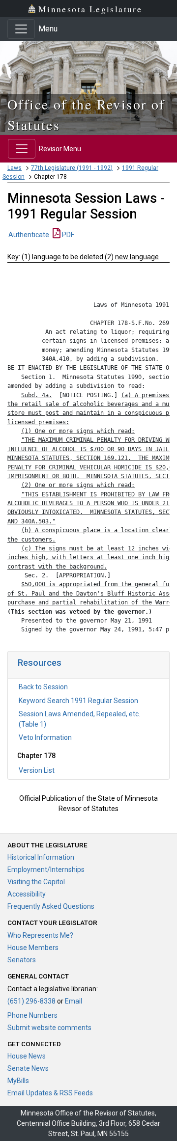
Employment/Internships (46, 869)
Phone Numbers (32, 1015)
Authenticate (28, 235)
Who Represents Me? (40, 935)
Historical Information (40, 857)
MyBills (18, 1081)
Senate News (28, 1068)
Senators (21, 960)
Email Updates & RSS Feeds (50, 1093)
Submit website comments (49, 1028)
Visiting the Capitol (36, 882)
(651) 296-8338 (31, 1001)
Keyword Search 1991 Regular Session (78, 701)
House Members (33, 947)
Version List (37, 770)
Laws (14, 167)
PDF (67, 235)
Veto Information (45, 737)
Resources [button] (39, 662)
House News (26, 1056)
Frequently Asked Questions (50, 906)
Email (73, 1001)
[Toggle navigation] (21, 29)
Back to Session (43, 687)
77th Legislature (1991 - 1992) (72, 167)
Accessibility (26, 894)
